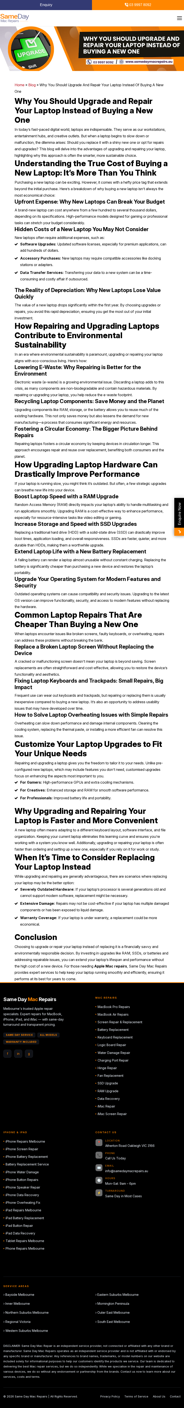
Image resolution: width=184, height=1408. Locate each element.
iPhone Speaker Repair (23, 1187)
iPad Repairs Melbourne (23, 1210)
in (18, 1053)
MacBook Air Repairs (113, 1014)
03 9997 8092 (139, 5)
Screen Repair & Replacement (120, 1022)
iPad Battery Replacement (25, 1218)
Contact (175, 1396)
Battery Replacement (113, 1030)
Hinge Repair (107, 1068)
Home (19, 85)
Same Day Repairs (29, 999)
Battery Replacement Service (27, 1164)
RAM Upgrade (108, 1091)
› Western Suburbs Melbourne (25, 1331)
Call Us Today (115, 1158)
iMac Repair (106, 1106)
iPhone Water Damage (22, 1172)
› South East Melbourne (112, 1322)
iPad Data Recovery (20, 1233)
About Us (159, 1396)
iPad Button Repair (19, 1225)
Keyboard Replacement (115, 1037)
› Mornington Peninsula (112, 1303)
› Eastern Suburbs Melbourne (117, 1294)
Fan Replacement (110, 1075)
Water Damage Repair (114, 1053)
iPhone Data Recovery (22, 1195)
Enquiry (46, 5)
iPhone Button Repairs (22, 1180)
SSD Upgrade (108, 1083)
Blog (32, 85)
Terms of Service (136, 1396)
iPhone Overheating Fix (23, 1202)
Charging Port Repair (113, 1060)
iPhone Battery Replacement (27, 1157)
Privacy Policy (110, 1396)
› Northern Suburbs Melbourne (26, 1312)
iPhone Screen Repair (22, 1149)
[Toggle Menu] (179, 18)
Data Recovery (109, 1099)
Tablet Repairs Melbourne (25, 1241)
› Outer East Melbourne (112, 1312)
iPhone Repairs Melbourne (25, 1141)
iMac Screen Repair (112, 1114)
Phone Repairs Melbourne (25, 1248)
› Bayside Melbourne (18, 1294)
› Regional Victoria (17, 1322)
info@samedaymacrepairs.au (126, 1171)
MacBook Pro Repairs (114, 1007)
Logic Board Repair (112, 1045)
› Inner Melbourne (16, 1303)
